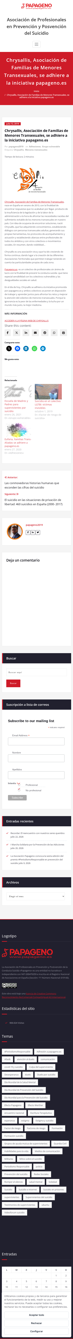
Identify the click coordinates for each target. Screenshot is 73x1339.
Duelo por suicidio (46, 1074)
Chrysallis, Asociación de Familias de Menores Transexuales (34, 201)
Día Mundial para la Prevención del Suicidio (26, 1097)
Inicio (36, 91)
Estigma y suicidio (44, 1120)
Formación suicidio (13, 1135)
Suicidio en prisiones (53, 1189)
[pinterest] (44, 332)
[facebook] (8, 332)
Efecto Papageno (12, 1105)
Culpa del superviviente (41, 1066)
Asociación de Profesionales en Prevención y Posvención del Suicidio (36, 26)
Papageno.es (11, 269)
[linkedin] (26, 332)
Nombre (16, 752)
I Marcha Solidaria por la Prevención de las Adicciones (37, 844)
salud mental (35, 1181)
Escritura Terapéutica (41, 1112)
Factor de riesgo (12, 1128)
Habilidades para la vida (16, 1151)
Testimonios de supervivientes (19, 1204)
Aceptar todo (36, 1314)
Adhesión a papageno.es (49, 1051)
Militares (8, 1158)
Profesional (32, 785)
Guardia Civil (60, 1143)
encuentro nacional (14, 1112)
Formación (57, 1128)
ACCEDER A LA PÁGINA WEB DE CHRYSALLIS (27, 320)
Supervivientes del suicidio (39, 1197)
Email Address (21, 735)
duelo (28, 1074)
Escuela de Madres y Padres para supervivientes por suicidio (16, 406)
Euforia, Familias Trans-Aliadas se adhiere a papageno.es (18, 443)
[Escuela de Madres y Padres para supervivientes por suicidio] (18, 391)
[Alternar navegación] (36, 44)
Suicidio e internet (28, 1189)
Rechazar (36, 1323)
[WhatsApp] (54, 332)
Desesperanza (11, 1074)
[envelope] (35, 332)
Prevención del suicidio (16, 1174)
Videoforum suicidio (14, 1212)
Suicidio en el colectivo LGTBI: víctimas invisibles (48, 404)
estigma (25, 1120)
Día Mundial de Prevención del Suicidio (23, 1089)
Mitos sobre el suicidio (31, 1158)
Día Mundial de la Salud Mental (19, 1082)
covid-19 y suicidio (13, 1066)
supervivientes (11, 1197)
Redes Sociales (41, 1174)
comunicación (48, 1059)
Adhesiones (35, 146)
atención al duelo (25, 1059)
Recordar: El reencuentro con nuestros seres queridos (38, 833)
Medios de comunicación (47, 1151)
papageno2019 (16, 146)
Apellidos (17, 769)
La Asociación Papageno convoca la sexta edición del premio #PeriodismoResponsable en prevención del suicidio (37, 859)
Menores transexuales (36, 149)
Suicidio (8, 1189)
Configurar (36, 1331)
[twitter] (16, 332)
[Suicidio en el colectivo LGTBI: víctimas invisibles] (48, 391)
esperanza (9, 1120)
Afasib (7, 1059)
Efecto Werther (35, 1105)
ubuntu (45, 1204)
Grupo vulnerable (51, 146)
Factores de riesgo (36, 1128)
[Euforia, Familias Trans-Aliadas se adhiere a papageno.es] (18, 430)
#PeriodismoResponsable (17, 1051)
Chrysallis (19, 149)
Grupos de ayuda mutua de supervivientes (25, 1143)
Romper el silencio (13, 1181)
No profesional (33, 790)
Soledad (53, 1181)
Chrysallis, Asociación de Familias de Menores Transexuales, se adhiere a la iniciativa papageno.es (38, 96)
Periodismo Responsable (16, 1166)
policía (39, 1166)
